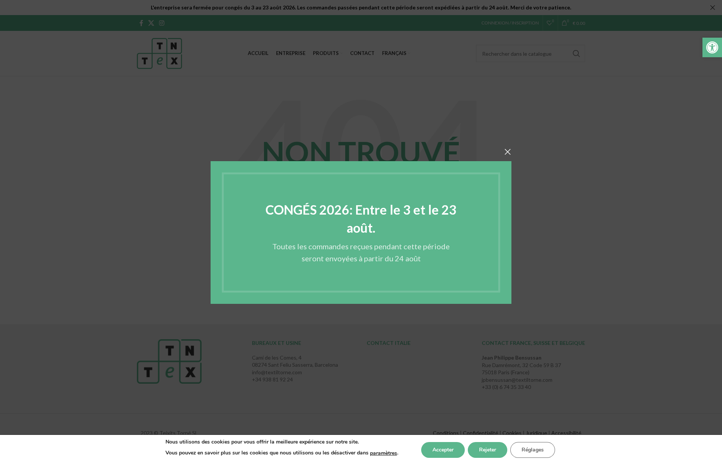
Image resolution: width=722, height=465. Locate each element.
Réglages (533, 449)
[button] (712, 47)
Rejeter (487, 449)
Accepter (443, 449)
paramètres (383, 453)
